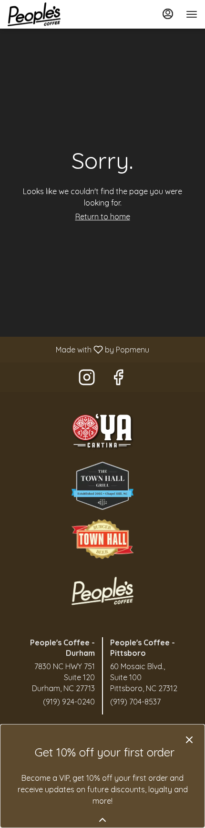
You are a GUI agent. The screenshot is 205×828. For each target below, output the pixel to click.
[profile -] (168, 14)
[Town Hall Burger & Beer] (102, 538)
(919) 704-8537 (135, 701)
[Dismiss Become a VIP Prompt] (189, 739)
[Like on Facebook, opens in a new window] (118, 379)
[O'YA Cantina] (102, 430)
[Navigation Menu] (191, 14)
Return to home (102, 216)
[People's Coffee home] (50, 14)
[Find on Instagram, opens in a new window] (86, 379)
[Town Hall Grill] (102, 485)
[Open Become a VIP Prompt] (102, 820)
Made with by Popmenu (78, 349)
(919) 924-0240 (69, 701)
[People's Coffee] (102, 590)
